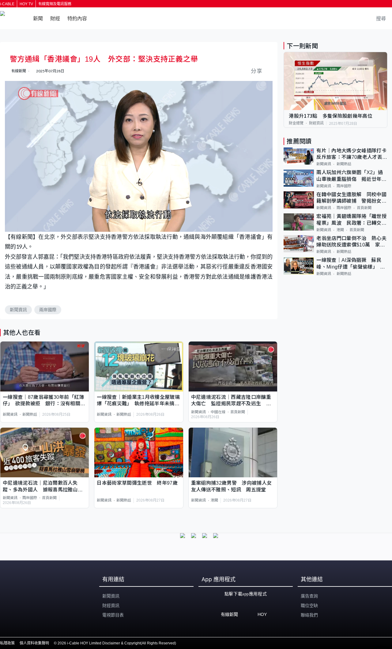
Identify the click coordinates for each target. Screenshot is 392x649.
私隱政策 (7, 643)
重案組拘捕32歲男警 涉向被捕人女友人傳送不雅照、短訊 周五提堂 (231, 486)
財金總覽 (296, 123)
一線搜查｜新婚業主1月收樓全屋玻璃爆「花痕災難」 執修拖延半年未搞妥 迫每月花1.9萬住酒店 (138, 401)
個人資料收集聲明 (34, 643)
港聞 (214, 500)
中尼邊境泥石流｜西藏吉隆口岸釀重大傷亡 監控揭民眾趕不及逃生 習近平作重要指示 (231, 401)
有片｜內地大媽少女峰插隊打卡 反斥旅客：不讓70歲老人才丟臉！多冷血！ (351, 154)
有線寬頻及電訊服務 (54, 4)
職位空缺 (309, 605)
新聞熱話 (29, 414)
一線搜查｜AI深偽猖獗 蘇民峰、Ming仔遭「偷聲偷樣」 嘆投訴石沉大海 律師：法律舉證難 (351, 264)
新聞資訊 (18, 309)
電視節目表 (113, 615)
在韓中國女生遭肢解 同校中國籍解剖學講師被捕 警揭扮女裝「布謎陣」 (351, 198)
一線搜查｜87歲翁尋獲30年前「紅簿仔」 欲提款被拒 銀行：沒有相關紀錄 (44, 401)
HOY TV (26, 4)
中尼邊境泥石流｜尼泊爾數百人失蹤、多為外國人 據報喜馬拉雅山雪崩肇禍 (43, 486)
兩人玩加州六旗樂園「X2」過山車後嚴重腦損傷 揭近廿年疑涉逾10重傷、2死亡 (351, 176)
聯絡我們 (309, 615)
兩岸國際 (47, 309)
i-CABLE (7, 4)
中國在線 (218, 412)
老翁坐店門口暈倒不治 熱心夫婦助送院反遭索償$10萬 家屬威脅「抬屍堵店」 (351, 242)
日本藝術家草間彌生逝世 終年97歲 (137, 483)
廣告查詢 (309, 596)
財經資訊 (316, 123)
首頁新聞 (237, 412)
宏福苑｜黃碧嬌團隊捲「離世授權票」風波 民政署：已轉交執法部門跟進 (351, 220)
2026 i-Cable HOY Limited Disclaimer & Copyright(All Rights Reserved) (117, 643)
